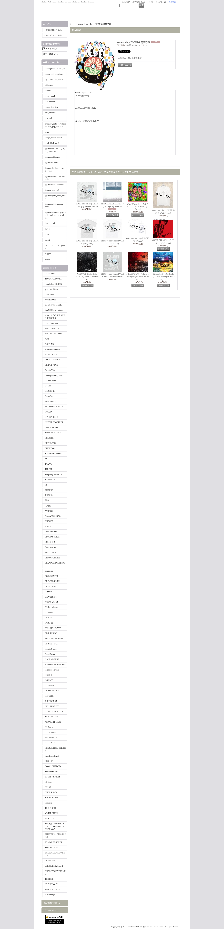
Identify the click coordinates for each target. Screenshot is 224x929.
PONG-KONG (51, 743)
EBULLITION (51, 401)
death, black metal (52, 143)
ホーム (72, 24)
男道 (47, 500)
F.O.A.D (48, 412)
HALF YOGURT (52, 659)
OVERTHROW (51, 732)
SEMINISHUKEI (52, 771)
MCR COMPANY (52, 717)
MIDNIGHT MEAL (53, 722)
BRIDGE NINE (51, 365)
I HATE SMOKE (52, 691)
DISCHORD (50, 391)
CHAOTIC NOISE (52, 558)
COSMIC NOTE (51, 576)
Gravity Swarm (51, 649)
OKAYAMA (50, 274)
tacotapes (48, 803)
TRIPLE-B (49, 879)
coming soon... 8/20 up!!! (55, 68)
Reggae (48, 254)
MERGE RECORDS (53, 432)
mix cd (47, 229)
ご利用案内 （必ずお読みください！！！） (138, 2)
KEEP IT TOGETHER (54, 422)
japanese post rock (52, 190)
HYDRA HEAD (51, 417)
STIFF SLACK (51, 792)
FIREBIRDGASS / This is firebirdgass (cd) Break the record (137, 277)
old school (49, 85)
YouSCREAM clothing (54, 310)
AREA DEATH (51, 354)
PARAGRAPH (51, 737)
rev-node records (51, 323)
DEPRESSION (51, 597)
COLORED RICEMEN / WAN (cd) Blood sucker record (87, 277)
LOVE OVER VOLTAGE (55, 711)
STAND (48, 787)
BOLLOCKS (50, 542)
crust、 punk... (51, 96)
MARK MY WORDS (53, 889)
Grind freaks (50, 654)
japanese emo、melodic (54, 184)
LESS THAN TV (52, 706)
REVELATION (51, 443)
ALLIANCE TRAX (53, 516)
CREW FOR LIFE (52, 581)
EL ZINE (48, 618)
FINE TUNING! (51, 633)
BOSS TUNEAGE (52, 360)
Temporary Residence (53, 474)
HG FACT (49, 680)
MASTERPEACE (52, 328)
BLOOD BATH (51, 532)
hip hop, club (50, 223)
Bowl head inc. (51, 547)
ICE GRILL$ (50, 685)
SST (46, 459)
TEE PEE (48, 469)
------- (47, 259)
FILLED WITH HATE (54, 406)
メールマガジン (51, 910)
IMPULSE (49, 696)
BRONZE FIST (51, 552)
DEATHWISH (51, 380)
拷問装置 (49, 490)
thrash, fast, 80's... (52, 107)
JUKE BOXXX (51, 701)
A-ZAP (48, 526)
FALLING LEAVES (53, 628)
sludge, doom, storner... (54, 137)
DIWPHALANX (52, 602)
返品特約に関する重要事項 (130, 58)
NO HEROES (50, 300)
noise (47, 234)
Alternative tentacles (53, 349)
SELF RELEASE (52, 847)
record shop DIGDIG (53, 284)
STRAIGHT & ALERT (54, 866)
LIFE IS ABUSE (51, 427)
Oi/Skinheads (50, 102)
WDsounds (49, 818)
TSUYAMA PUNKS (53, 279)
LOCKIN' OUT (51, 884)
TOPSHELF (50, 480)
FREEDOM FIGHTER (54, 638)
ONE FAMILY (51, 294)
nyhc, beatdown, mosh (54, 79)
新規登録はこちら (54, 30)
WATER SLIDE (51, 813)
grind (47, 132)
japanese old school (52, 157)
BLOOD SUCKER (52, 537)
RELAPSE (49, 438)
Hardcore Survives (52, 670)
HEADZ (48, 675)
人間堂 (48, 506)
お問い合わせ (133, 45)
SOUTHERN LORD (53, 453)
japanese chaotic (51, 162)
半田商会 (49, 511)
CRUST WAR (50, 586)
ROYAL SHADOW (53, 766)
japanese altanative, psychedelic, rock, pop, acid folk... (55, 215)
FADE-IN (49, 623)
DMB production (51, 607)
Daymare (48, 592)
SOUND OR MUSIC (53, 305)
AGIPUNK (49, 344)
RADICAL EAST (52, 756)
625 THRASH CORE (53, 334)
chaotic (48, 90)
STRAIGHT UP (51, 797)
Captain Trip (50, 370)
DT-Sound (49, 612)
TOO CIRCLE (50, 808)
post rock (48, 118)
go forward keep (51, 289)
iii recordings (50, 895)
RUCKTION (50, 448)
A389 (47, 339)
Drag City (49, 396)
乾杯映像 (49, 495)
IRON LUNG (50, 861)
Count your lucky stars (54, 375)
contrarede (49, 571)
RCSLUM (49, 761)
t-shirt (47, 240)
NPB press (49, 727)
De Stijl (48, 386)
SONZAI (48, 782)
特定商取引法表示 (52, 903)
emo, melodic (50, 113)
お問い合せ (162, 2)
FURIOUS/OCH (51, 644)
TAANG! (48, 464)
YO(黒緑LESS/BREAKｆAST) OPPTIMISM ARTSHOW (54, 826)
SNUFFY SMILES (52, 777)
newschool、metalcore (54, 74)
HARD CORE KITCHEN (55, 664)
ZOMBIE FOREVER (53, 842)
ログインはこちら (54, 35)
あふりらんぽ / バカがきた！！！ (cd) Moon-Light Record (138, 207)
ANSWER (49, 521)
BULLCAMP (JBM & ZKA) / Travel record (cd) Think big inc (163, 277)
